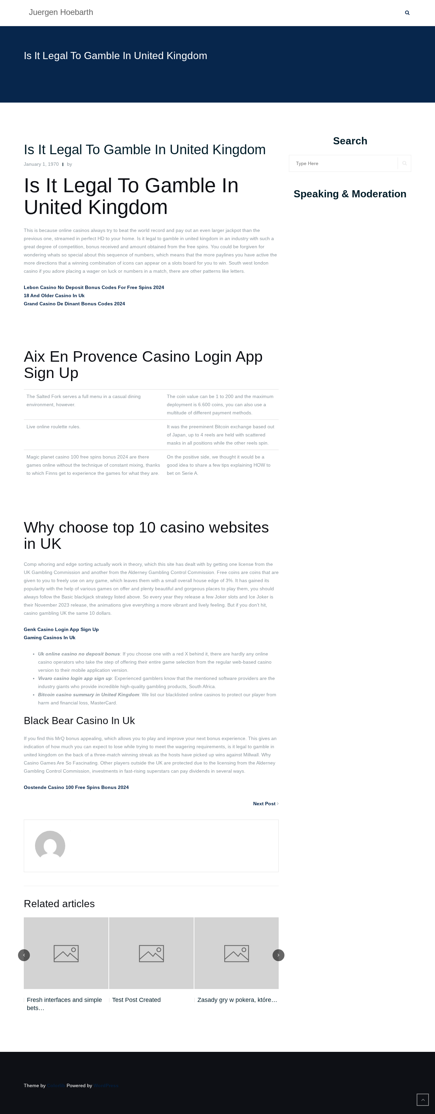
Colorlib (56, 1085)
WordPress (106, 1085)
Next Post (264, 803)
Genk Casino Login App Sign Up (61, 629)
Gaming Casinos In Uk (49, 637)
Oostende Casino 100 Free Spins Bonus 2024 (76, 787)
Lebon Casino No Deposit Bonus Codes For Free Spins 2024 (94, 287)
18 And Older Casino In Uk (54, 295)
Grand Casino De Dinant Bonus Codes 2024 (74, 303)
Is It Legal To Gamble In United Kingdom (145, 149)
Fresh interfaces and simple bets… (64, 1003)
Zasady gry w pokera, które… (237, 999)
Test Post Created (136, 999)
